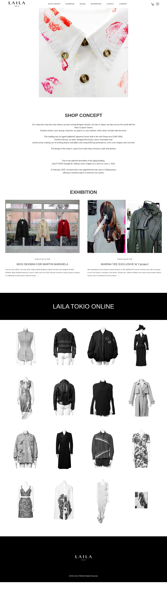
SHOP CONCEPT (54, 4)
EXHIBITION (70, 4)
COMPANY (123, 4)
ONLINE (82, 4)
